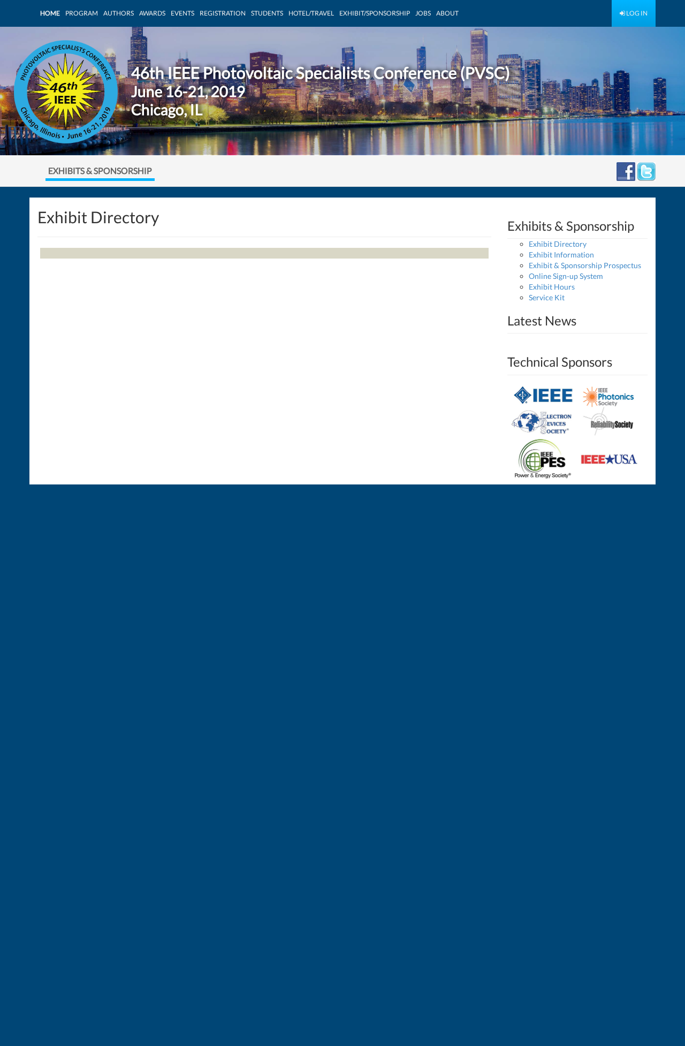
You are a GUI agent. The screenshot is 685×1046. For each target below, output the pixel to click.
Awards (152, 13)
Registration (223, 13)
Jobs (423, 13)
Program (81, 13)
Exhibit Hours (552, 286)
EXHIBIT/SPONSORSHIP (374, 13)
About (447, 13)
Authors (118, 13)
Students (267, 13)
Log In (636, 13)
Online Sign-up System (566, 276)
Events (182, 13)
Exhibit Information (561, 254)
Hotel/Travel (311, 13)
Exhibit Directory (558, 243)
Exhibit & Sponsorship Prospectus (585, 265)
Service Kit (547, 297)
